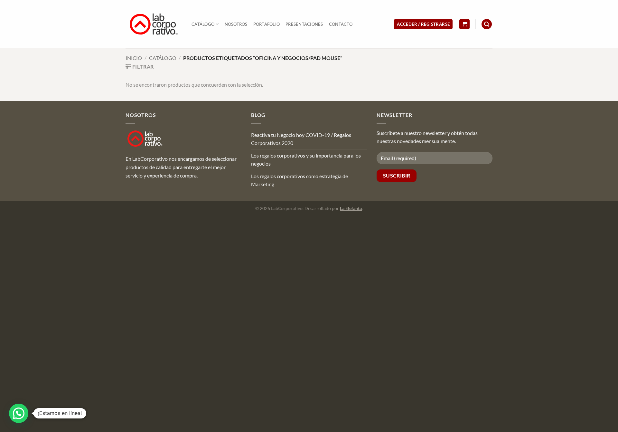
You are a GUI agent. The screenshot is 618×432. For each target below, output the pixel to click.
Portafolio (266, 24)
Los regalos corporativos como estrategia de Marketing (299, 180)
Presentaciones (304, 24)
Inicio (134, 58)
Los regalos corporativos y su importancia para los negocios (306, 159)
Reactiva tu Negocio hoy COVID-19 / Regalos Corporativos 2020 (301, 139)
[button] (423, 24)
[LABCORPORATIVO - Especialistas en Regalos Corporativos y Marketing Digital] (154, 24)
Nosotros (236, 24)
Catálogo (203, 24)
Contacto (340, 24)
